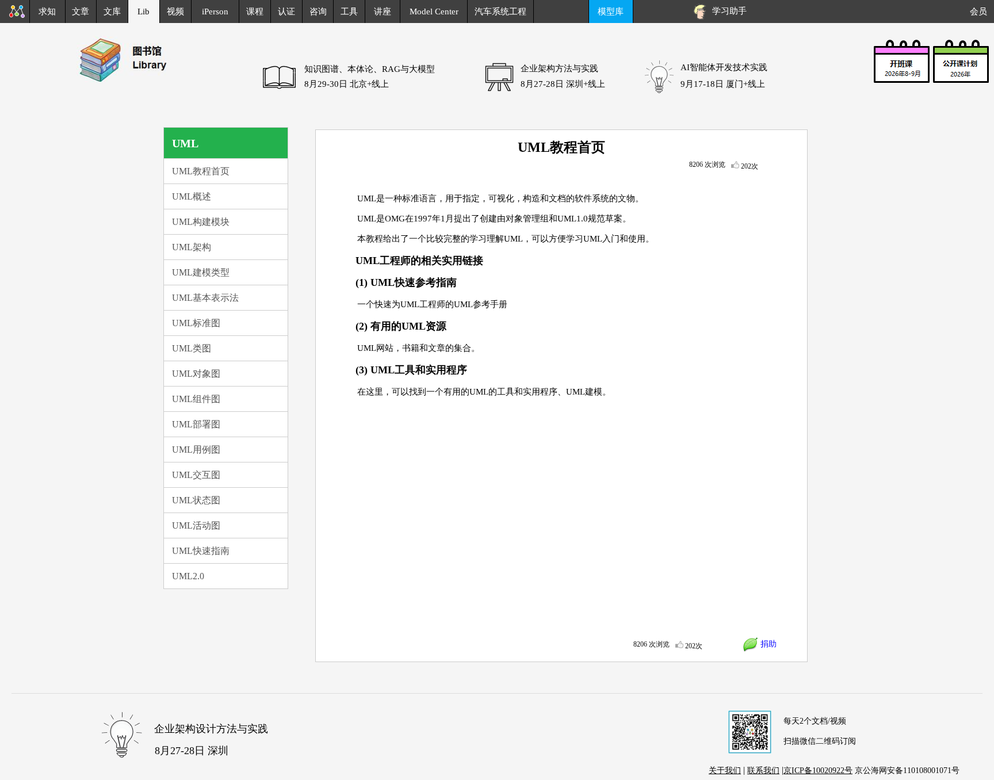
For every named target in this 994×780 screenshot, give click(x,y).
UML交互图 (196, 475)
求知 (47, 11)
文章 (80, 11)
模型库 (611, 11)
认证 (286, 11)
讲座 (382, 11)
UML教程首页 (201, 171)
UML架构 (191, 247)
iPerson (215, 11)
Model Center (434, 11)
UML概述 (191, 196)
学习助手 (727, 11)
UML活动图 (196, 525)
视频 (175, 11)
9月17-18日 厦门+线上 (722, 84)
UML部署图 (196, 424)
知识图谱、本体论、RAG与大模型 (369, 69)
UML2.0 (188, 576)
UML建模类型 (201, 272)
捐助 (767, 644)
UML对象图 (196, 373)
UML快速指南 (201, 551)
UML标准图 (196, 323)
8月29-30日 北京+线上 (346, 84)
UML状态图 (196, 500)
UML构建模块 (201, 222)
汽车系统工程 (500, 11)
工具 (349, 11)
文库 (112, 11)
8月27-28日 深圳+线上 (563, 84)
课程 (254, 11)
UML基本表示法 (205, 298)
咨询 (318, 11)
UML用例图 (196, 449)
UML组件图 (196, 399)
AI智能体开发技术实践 (723, 67)
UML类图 (191, 348)
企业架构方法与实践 (559, 68)
